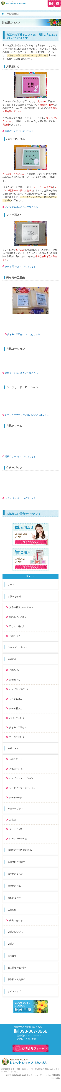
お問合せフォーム (57, 3)
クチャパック (15, 797)
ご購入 (11, 943)
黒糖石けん (14, 679)
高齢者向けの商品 (16, 862)
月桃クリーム (15, 759)
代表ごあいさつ (17, 920)
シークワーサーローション (22, 788)
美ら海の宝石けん (18, 727)
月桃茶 (12, 819)
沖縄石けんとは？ (18, 617)
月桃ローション (17, 769)
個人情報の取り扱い (17, 967)
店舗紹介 (12, 909)
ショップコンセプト (17, 647)
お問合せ (12, 955)
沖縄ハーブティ (15, 808)
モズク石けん (15, 699)
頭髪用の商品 (14, 886)
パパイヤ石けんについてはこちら (21, 207)
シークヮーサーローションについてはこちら (27, 414)
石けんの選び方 (17, 626)
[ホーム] (2, 13)
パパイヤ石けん (17, 718)
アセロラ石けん (17, 737)
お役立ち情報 (14, 596)
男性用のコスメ (15, 874)
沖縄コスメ (13, 748)
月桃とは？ (14, 636)
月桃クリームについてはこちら (20, 456)
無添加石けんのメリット (21, 607)
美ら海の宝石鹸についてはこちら (23, 334)
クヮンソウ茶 (15, 829)
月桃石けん (14, 670)
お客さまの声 (14, 897)
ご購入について (15, 931)
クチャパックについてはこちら (20, 498)
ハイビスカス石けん (19, 689)
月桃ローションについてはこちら (21, 373)
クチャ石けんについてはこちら (20, 266)
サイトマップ (14, 991)
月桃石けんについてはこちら (19, 131)
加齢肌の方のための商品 (20, 850)
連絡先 (51, 3)
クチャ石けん (15, 708)
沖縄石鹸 (12, 659)
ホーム (11, 584)
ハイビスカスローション (21, 778)
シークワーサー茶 (18, 838)
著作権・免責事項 (16, 979)
